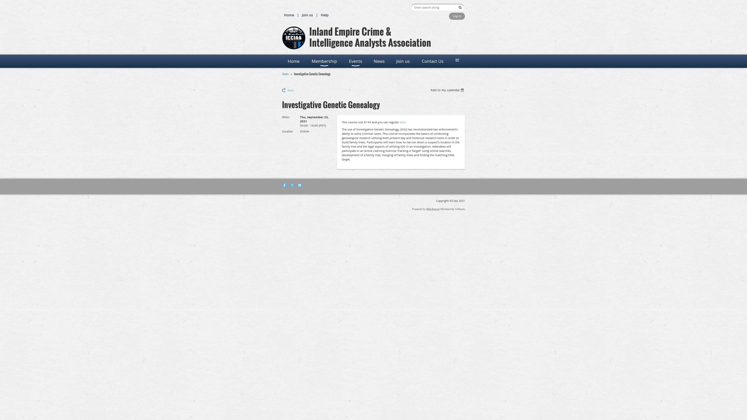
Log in (457, 16)
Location (287, 131)
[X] (292, 185)
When (286, 117)
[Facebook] (284, 185)
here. (403, 122)
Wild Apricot (433, 209)
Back (291, 90)
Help (325, 15)
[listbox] (447, 90)
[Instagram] (299, 185)
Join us (307, 15)
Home (289, 15)
